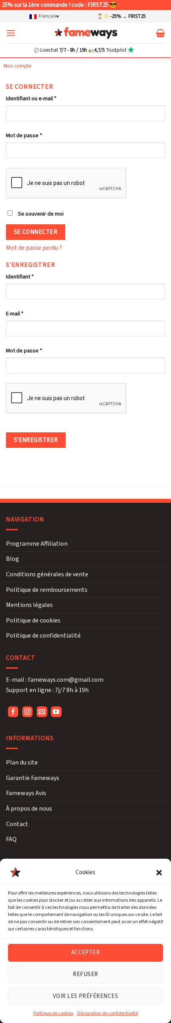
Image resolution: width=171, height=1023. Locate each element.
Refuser (85, 974)
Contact (17, 824)
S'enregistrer (36, 440)
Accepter (85, 952)
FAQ (11, 839)
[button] (159, 873)
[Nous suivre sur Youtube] (56, 712)
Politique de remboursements (46, 589)
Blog (12, 558)
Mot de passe (24, 135)
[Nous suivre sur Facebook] (13, 712)
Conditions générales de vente (47, 574)
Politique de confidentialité (43, 635)
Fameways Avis (26, 793)
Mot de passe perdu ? (34, 247)
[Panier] (160, 33)
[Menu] (11, 33)
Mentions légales (29, 605)
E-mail (14, 313)
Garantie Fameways (32, 778)
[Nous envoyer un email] (42, 712)
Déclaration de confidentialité (107, 1013)
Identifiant (20, 276)
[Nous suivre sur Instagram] (27, 712)
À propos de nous (29, 808)
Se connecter (36, 232)
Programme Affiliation (37, 543)
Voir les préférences (85, 996)
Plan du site (22, 762)
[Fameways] (86, 33)
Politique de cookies (53, 1013)
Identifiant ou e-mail (31, 98)
